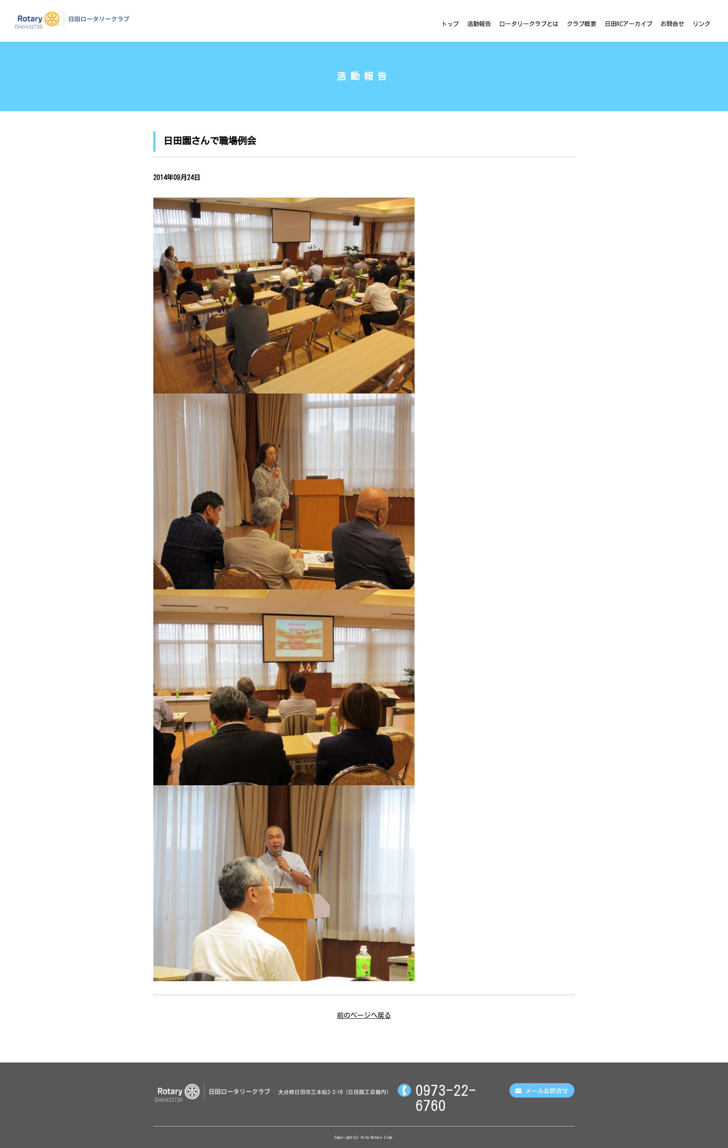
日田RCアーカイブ (628, 24)
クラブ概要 (581, 24)
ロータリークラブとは (528, 24)
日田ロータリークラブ (72, 19)
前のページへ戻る (364, 1015)
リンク (701, 24)
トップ (450, 24)
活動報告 (479, 24)
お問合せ (672, 24)
